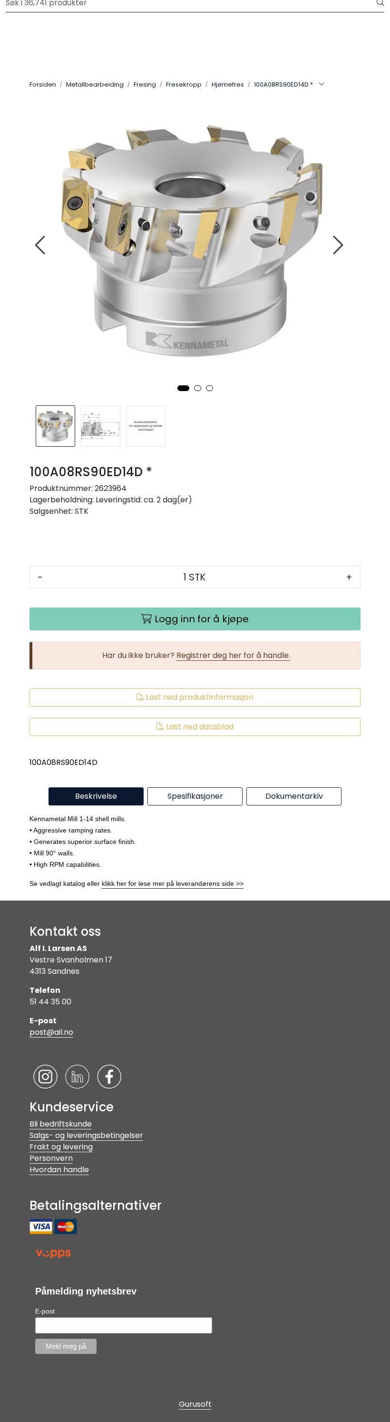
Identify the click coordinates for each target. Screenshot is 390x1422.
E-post (45, 1311)
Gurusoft (195, 1404)
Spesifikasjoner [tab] (195, 796)
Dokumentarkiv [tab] (294, 796)
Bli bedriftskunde (60, 1123)
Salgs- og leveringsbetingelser (86, 1135)
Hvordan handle (59, 1169)
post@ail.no (51, 1032)
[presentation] (41, 245)
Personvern (51, 1158)
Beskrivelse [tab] (96, 796)
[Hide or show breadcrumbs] (321, 84)
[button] (183, 388)
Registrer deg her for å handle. (233, 655)
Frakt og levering (61, 1146)
